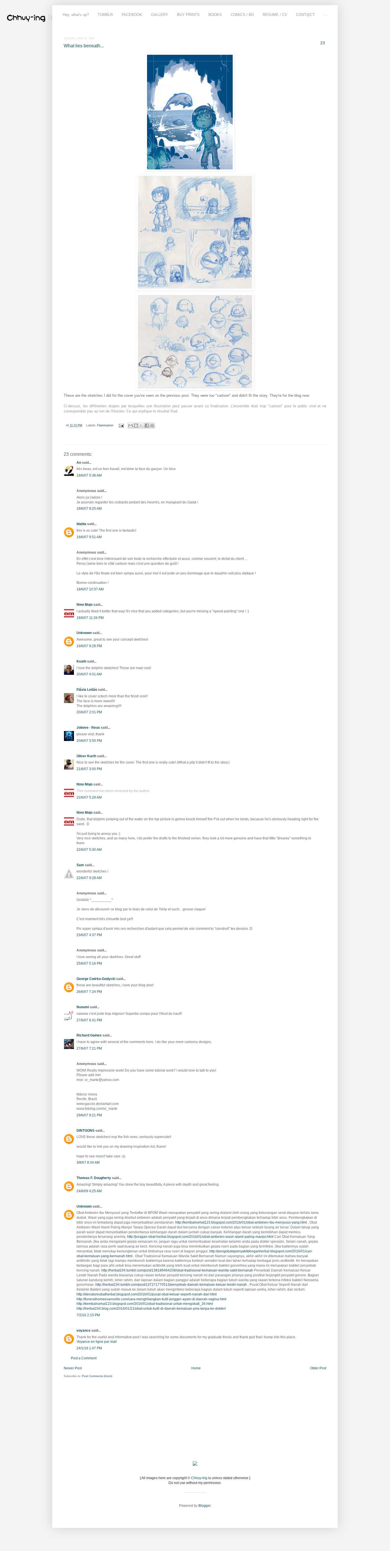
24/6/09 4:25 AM (89, 1191)
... (325, 15)
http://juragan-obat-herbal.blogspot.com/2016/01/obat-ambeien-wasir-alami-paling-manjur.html (200, 1237)
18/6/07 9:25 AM (89, 509)
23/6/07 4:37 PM (89, 935)
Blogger (204, 1506)
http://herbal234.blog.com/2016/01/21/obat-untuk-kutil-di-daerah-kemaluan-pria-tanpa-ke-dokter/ (151, 1309)
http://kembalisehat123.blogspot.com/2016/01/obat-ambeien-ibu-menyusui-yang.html (241, 1222)
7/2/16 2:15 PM (88, 1315)
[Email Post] (121, 425)
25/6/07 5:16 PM (89, 963)
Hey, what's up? (76, 15)
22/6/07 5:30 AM (89, 850)
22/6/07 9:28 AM (89, 878)
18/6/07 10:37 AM (90, 589)
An (79, 463)
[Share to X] (141, 425)
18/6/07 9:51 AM (89, 537)
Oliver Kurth (86, 756)
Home (196, 1368)
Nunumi (83, 1007)
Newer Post (73, 1368)
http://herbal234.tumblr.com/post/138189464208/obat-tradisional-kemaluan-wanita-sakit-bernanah (177, 1270)
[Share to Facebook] (147, 425)
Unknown (84, 633)
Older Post (318, 1368)
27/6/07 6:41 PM (89, 1020)
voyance (84, 1331)
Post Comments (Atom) (97, 1376)
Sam (80, 865)
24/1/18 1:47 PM (89, 1348)
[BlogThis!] (136, 425)
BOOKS (215, 15)
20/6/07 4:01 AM (89, 674)
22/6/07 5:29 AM (89, 797)
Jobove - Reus (88, 728)
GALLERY (159, 15)
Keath (81, 661)
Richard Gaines (89, 1035)
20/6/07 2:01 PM (89, 712)
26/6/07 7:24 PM (89, 992)
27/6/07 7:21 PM (89, 1048)
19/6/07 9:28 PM (89, 646)
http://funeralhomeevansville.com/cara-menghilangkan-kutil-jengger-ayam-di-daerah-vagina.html (151, 1299)
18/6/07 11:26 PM (90, 618)
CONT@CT (305, 15)
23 (322, 43)
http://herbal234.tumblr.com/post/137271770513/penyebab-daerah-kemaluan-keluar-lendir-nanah (171, 1285)
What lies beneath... (84, 45)
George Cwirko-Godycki (96, 979)
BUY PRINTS (188, 15)
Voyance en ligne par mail (97, 1342)
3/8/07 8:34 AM (88, 1163)
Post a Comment (84, 1358)
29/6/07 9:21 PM (89, 1115)
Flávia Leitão (87, 690)
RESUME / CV (275, 15)
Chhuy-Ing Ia (201, 1478)
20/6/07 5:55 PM (89, 741)
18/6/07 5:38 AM (89, 475)
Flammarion (105, 425)
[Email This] (130, 425)
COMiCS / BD (242, 15)
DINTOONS (86, 1131)
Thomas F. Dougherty (94, 1178)
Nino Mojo (85, 605)
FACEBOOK (132, 15)
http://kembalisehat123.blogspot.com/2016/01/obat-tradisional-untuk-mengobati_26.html (145, 1304)
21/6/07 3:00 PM (89, 769)
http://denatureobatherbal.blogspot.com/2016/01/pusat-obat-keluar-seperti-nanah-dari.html (147, 1294)
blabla (81, 524)
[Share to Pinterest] (152, 425)
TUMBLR (105, 15)
